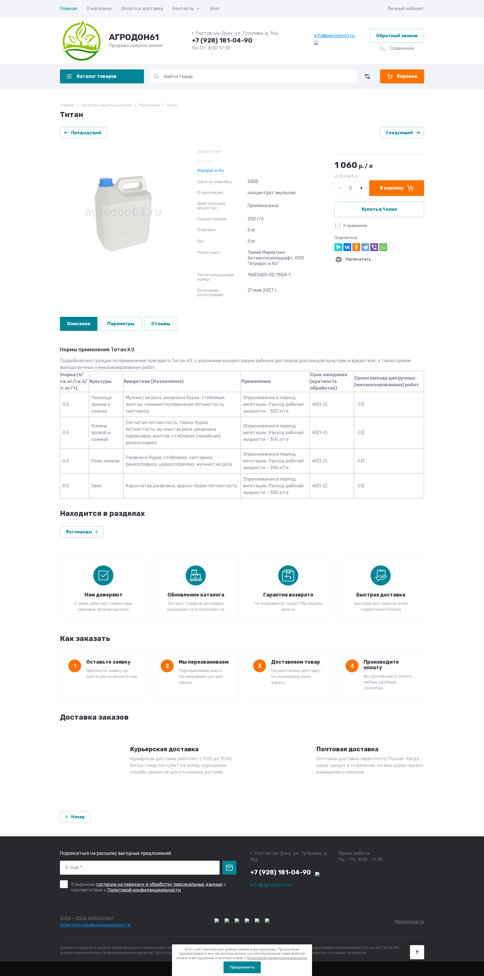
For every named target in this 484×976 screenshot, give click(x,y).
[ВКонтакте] (347, 247)
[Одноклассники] (356, 247)
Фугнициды (149, 105)
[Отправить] (229, 868)
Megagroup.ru (409, 921)
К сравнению (355, 225)
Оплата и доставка (142, 8)
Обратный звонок (397, 35)
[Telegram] (365, 247)
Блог (215, 8)
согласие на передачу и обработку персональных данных (159, 884)
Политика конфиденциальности (95, 925)
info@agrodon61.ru (334, 35)
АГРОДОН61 (134, 37)
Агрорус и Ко (210, 170)
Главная (68, 8)
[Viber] (374, 247)
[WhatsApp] (383, 247)
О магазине (99, 8)
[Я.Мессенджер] (338, 247)
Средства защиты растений (106, 105)
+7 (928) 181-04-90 (222, 40)
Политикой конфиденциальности (144, 890)
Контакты (183, 8)
